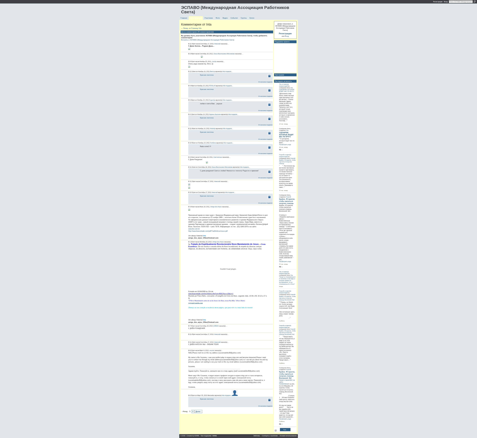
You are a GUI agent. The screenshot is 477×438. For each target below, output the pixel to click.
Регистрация (437, 2)
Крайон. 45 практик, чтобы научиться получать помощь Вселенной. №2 (287, 298)
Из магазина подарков (265, 82)
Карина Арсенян (215, 114)
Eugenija (212, 100)
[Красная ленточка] (194, 78)
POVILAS (212, 86)
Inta (223, 71)
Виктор (212, 71)
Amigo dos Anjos (216, 207)
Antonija (213, 128)
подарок (228, 71)
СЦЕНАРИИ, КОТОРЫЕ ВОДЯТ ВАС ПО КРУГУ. (286, 135)
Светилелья (217, 157)
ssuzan (211, 350)
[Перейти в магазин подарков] (269, 76)
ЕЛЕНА (216, 326)
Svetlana (213, 143)
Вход (446, 2)
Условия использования (288, 436)
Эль (280, 84)
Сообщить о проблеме (270, 436)
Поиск (475, 1)
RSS (276, 431)
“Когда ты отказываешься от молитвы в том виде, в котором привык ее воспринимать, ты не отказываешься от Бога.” (287, 280)
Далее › (198, 411)
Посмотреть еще (285, 145)
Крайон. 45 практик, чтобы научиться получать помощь (287, 161)
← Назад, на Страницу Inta (191, 28)
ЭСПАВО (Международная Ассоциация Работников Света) (235, 9)
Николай (217, 44)
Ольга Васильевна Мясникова (224, 54)
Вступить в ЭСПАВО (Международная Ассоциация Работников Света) (207, 40)
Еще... (285, 429)
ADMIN (196, 436)
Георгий (281, 154)
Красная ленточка (207, 75)
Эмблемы (256, 436)
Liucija (214, 61)
